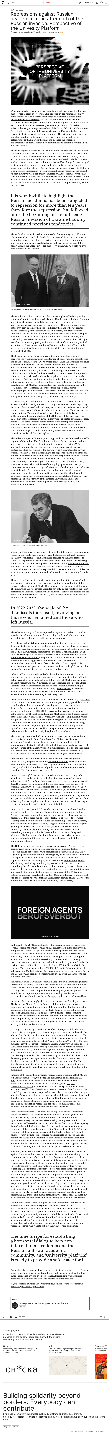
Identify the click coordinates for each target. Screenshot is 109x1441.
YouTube (96, 1431)
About (15, 1427)
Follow (22, 1307)
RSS (106, 1431)
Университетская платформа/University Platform (29, 32)
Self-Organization (17, 10)
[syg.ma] (3, 2)
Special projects (11, 1330)
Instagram (91, 1431)
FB (84, 1431)
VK (86, 1431)
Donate (47, 3)
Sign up (7, 1427)
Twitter (102, 1431)
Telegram (80, 1431)
